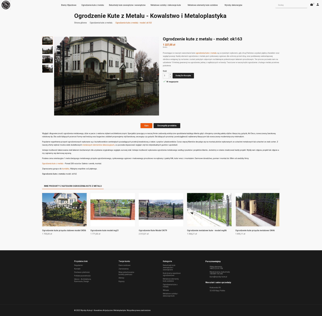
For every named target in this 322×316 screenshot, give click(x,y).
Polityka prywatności (82, 276)
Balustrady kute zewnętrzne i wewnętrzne (169, 267)
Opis (146, 125)
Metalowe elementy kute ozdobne (171, 280)
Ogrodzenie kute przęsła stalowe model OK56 (64, 230)
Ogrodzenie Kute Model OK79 (153, 230)
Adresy (121, 278)
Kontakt (77, 269)
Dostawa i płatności (82, 272)
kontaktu (65, 169)
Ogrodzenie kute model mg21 (104, 230)
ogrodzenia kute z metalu (206, 53)
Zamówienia (124, 269)
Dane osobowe (124, 265)
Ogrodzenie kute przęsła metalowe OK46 (255, 230)
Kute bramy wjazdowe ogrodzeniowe (172, 274)
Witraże (166, 290)
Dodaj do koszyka (183, 76)
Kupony (122, 281)
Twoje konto (124, 261)
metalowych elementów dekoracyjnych (98, 145)
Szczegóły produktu (166, 125)
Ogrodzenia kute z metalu (52, 163)
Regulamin (78, 265)
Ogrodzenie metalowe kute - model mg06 (207, 230)
